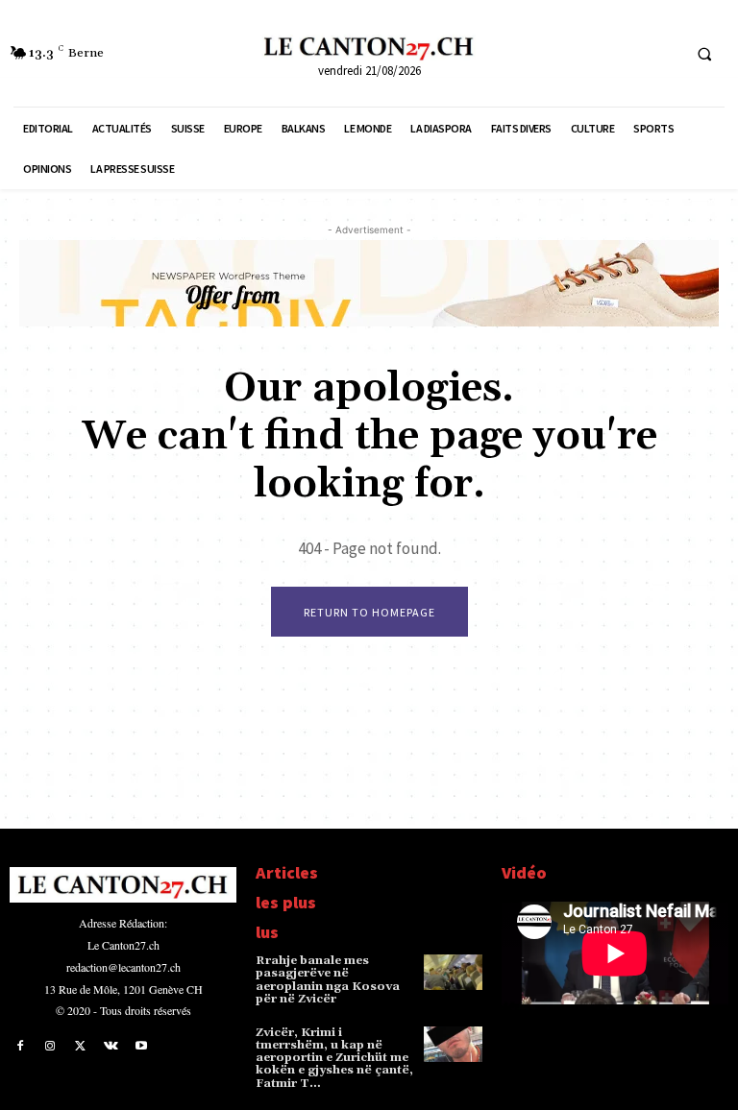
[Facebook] (20, 1046)
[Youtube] (141, 1046)
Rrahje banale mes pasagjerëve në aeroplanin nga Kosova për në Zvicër (328, 979)
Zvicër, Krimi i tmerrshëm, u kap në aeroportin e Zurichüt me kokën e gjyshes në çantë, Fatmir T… (334, 1058)
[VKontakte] (111, 1046)
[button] (704, 54)
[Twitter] (80, 1046)
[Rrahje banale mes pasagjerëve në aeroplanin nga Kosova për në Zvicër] (453, 972)
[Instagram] (51, 1046)
